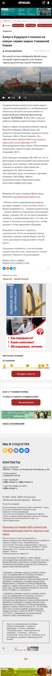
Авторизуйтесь (26, 402)
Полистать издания (11, 504)
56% (27, 365)
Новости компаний (13, 424)
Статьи (34, 21)
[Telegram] (14, 268)
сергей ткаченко (21, 279)
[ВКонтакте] (4, 268)
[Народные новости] (43, 2)
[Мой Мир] (11, 268)
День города (18, 25)
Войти (48, 3)
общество (7, 279)
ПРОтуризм (30, 25)
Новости (6, 21)
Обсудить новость (26, 374)
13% (47, 365)
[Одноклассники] (7, 268)
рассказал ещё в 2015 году (26, 196)
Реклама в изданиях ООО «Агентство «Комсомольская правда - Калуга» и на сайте (26, 530)
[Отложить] (19, 98)
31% (11, 365)
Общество (7, 31)
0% (4, 365)
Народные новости (20, 21)
